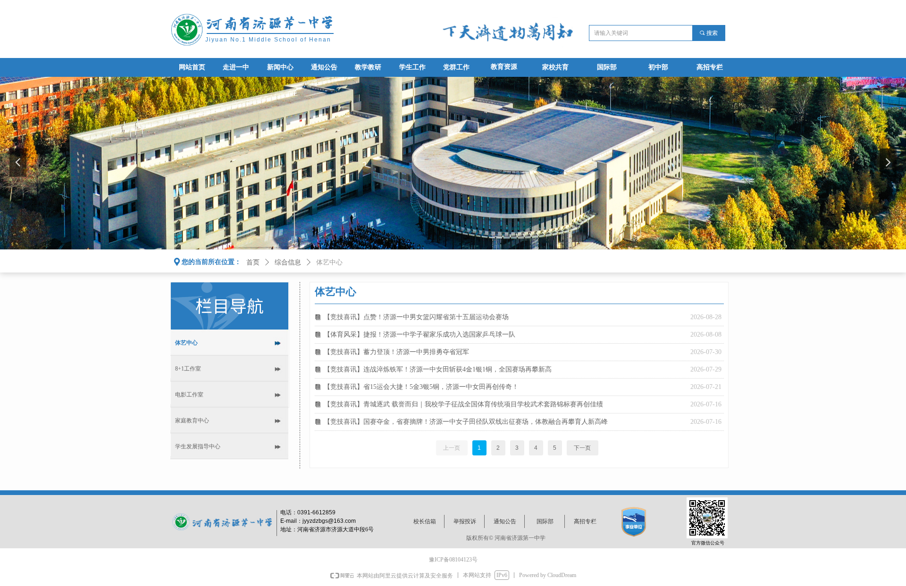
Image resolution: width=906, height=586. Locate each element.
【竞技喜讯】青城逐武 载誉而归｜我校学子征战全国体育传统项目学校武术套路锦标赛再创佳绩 (463, 404)
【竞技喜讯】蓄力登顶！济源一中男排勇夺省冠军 (396, 351)
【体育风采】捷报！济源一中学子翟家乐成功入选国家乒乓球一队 (419, 334)
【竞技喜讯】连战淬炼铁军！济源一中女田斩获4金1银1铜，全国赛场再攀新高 (438, 369)
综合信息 (288, 262)
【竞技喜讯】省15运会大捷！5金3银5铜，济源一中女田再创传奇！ (421, 386)
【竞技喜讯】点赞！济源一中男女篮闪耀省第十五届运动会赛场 (416, 317)
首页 (253, 262)
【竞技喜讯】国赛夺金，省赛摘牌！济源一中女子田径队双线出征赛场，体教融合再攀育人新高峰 (466, 421)
